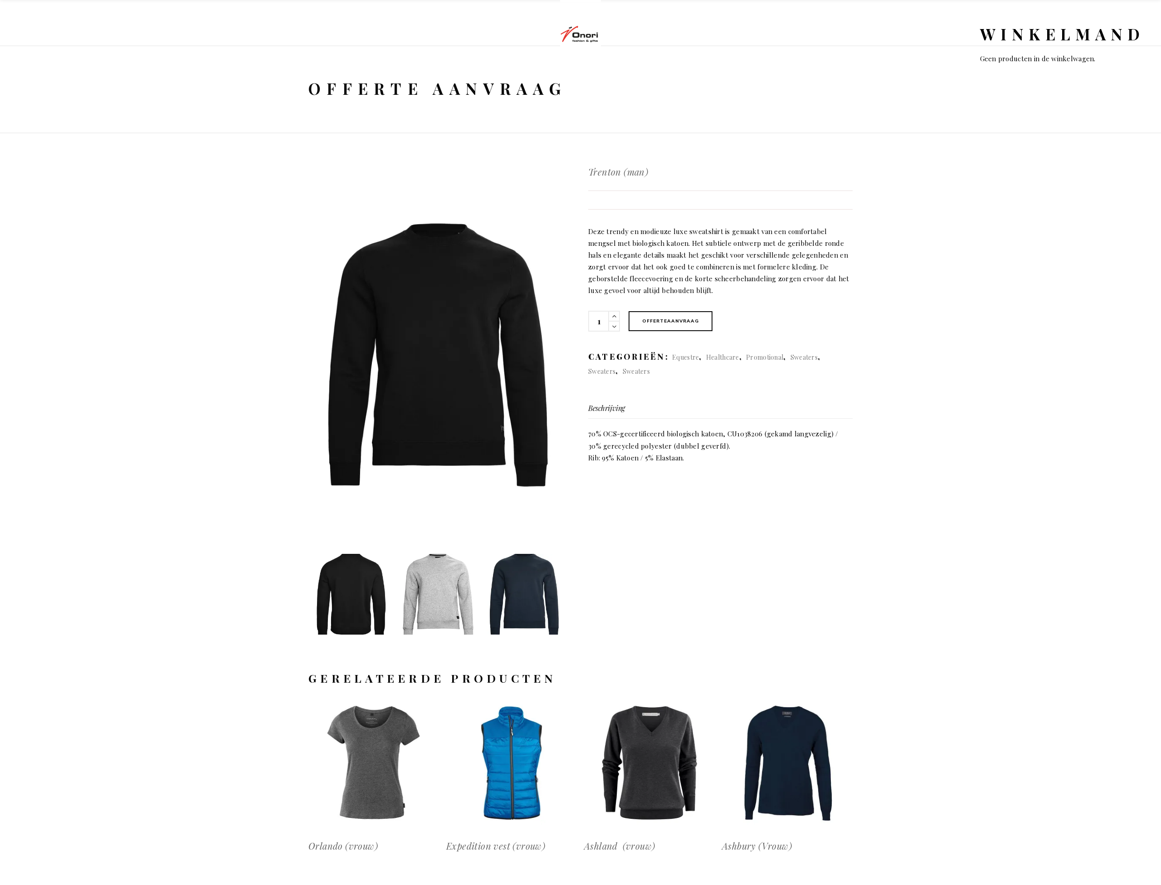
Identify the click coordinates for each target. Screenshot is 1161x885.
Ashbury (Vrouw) (757, 846)
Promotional (764, 357)
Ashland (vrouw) (619, 846)
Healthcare (722, 357)
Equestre (685, 357)
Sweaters (804, 357)
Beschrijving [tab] (606, 408)
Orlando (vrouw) (343, 846)
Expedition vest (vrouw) (495, 846)
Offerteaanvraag (670, 321)
